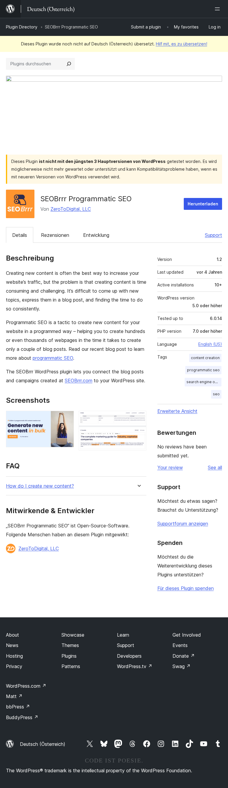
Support (213, 235)
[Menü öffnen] (218, 9)
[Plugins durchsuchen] (69, 64)
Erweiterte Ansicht (177, 411)
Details (19, 235)
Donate (183, 656)
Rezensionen (55, 235)
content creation (205, 358)
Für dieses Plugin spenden (185, 588)
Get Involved (186, 635)
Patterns (70, 666)
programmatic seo (203, 370)
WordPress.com (26, 686)
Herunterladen (203, 203)
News (12, 645)
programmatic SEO (53, 358)
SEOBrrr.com (78, 380)
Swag (181, 666)
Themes (70, 645)
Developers (129, 656)
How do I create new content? (40, 486)
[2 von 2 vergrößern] (138, 419)
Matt (14, 696)
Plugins (69, 656)
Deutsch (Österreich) (42, 744)
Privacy (14, 666)
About (12, 635)
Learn (123, 635)
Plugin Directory (21, 26)
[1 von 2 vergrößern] (66, 419)
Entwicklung (96, 235)
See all (215, 467)
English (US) (210, 344)
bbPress (18, 707)
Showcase (72, 635)
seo (216, 394)
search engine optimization (203, 382)
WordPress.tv (134, 666)
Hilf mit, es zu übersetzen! (181, 43)
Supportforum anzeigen (182, 524)
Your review (170, 467)
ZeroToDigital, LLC (70, 209)
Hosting (14, 656)
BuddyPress (22, 717)
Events (180, 645)
